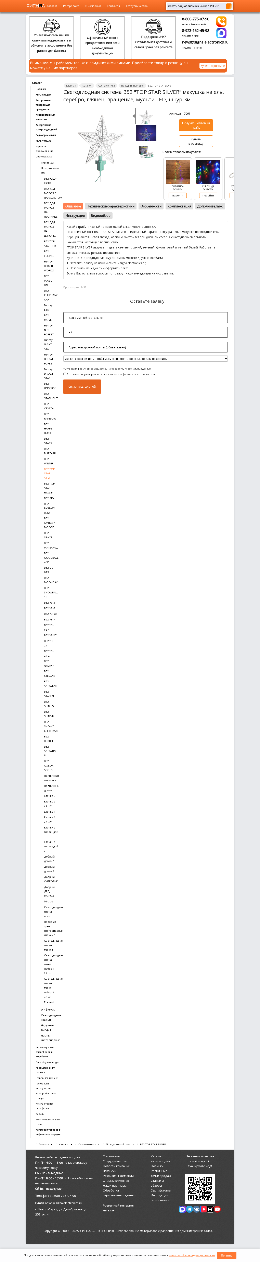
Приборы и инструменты (43, 1086)
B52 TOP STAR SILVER (49, 473)
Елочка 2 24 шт (49, 804)
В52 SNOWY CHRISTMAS (50, 726)
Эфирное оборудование (44, 148)
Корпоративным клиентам (45, 117)
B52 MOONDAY (50, 580)
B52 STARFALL (50, 694)
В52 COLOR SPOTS (48, 765)
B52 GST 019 (49, 570)
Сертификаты (161, 1190)
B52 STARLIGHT (50, 396)
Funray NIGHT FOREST (49, 330)
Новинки (41, 88)
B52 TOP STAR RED (50, 244)
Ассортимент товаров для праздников (43, 105)
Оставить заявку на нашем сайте (93, 263)
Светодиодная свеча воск (50, 911)
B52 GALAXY (49, 663)
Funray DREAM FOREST (49, 359)
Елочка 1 (49, 811)
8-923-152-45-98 (195, 30)
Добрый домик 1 (49, 859)
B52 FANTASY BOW (49, 508)
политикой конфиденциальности (192, 1255)
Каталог (52, 6)
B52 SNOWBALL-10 (50, 592)
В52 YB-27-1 (48, 643)
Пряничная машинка (50, 778)
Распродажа (71, 6)
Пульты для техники (47, 1077)
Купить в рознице (212, 66)
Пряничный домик (50, 788)
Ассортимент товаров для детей (46, 127)
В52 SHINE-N (49, 714)
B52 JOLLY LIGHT (50, 181)
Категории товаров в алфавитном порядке (48, 1132)
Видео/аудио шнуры (48, 1062)
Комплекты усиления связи (48, 1121)
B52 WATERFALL (50, 545)
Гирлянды (47, 162)
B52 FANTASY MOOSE (49, 522)
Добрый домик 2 (49, 869)
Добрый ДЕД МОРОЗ (49, 891)
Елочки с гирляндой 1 (50, 832)
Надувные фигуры (47, 1027)
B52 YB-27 (50, 635)
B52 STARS (48, 441)
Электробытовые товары (46, 1095)
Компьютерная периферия (44, 1106)
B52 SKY (49, 498)
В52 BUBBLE (49, 739)
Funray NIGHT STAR (48, 344)
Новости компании (116, 1166)
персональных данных (138, 368)
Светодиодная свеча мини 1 (50, 945)
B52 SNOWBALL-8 (50, 751)
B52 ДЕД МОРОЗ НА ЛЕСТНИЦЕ (50, 209)
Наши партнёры (115, 1185)
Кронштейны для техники (45, 1070)
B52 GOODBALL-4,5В (50, 557)
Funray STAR (48, 307)
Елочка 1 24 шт (49, 819)
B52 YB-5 (49, 602)
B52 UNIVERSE (50, 386)
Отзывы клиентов (116, 1181)
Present (49, 1002)
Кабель (40, 1113)
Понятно (226, 1255)
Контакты (113, 6)
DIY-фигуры (48, 1009)
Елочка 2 (49, 796)
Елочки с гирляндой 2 (50, 846)
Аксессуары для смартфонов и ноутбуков (45, 1052)
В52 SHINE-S (49, 704)
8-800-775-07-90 (195, 18)
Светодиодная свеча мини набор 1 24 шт (50, 964)
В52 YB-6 (49, 608)
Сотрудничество (137, 6)
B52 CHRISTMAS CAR (50, 295)
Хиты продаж (43, 94)
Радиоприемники (46, 135)
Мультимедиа (43, 140)
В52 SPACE (48, 535)
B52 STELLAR (49, 673)
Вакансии (109, 1171)
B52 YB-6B (50, 614)
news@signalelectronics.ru (205, 42)
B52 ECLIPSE (49, 253)
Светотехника (44, 156)
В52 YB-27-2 (48, 653)
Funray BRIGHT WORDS (49, 266)
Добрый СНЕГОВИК (50, 879)
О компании (93, 6)
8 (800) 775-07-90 (63, 1196)
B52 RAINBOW (50, 416)
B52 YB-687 (48, 627)
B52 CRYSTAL (49, 406)
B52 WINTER (48, 461)
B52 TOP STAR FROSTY (49, 488)
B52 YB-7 (49, 619)
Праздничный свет (50, 170)
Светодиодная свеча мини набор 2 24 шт (50, 987)
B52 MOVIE (48, 317)
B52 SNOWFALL (50, 684)
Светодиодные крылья (50, 1017)
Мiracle (48, 901)
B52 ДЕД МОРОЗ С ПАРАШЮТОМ (50, 193)
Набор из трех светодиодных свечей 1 (50, 928)
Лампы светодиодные (50, 1038)
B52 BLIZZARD (50, 451)
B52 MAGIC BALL (48, 280)
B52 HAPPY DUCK (48, 428)
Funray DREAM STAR (48, 373)
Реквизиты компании (118, 1176)
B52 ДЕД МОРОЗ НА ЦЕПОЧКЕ (50, 228)
